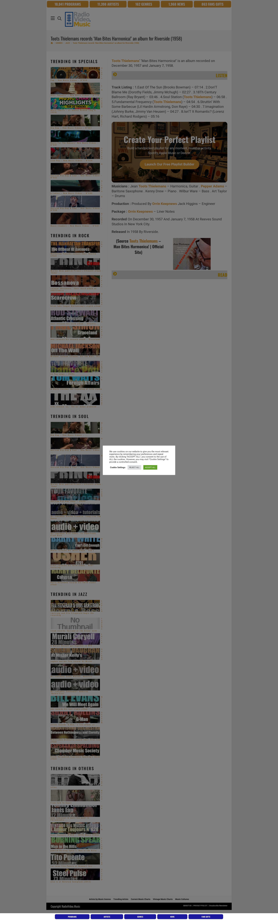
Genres (140, 916)
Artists (107, 916)
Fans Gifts (206, 916)
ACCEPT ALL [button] (150, 467)
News (172, 916)
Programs (72, 916)
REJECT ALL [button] (134, 467)
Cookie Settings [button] (117, 467)
